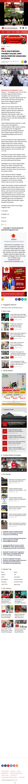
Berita (12, 319)
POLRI (2, 577)
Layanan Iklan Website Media (9, 777)
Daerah (3, 574)
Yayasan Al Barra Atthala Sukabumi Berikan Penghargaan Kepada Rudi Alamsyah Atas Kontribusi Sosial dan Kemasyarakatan (16, 436)
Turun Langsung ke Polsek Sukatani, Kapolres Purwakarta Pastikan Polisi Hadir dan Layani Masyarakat (18, 364)
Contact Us (14, 775)
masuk (9, 307)
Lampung (3, 582)
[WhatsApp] (25, 299)
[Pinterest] (8, 765)
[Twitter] (19, 299)
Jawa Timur (4, 584)
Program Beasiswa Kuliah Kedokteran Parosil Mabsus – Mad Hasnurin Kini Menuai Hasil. (16, 430)
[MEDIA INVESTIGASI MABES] (9, 28)
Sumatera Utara (18, 582)
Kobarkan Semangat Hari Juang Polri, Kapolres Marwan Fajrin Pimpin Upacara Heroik (18, 353)
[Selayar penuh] (25, 470)
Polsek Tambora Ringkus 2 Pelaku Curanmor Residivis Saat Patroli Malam (16, 448)
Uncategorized (5, 596)
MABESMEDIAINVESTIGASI (6, 61)
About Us (13, 771)
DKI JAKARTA (4, 579)
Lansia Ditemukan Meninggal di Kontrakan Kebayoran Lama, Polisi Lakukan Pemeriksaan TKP (18, 317)
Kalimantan (17, 584)
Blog (19, 771)
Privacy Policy (5, 771)
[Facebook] (16, 299)
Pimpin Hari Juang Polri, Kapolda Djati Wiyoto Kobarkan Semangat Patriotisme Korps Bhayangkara (16, 327)
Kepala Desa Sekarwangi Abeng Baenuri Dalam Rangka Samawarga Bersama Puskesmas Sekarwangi (16, 442)
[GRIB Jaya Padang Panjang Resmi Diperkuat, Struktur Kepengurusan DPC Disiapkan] (7, 594)
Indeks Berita (4, 773)
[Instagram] (14, 765)
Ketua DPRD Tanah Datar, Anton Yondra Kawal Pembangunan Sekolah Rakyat (17, 345)
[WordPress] (11, 765)
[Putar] (3, 470)
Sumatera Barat (18, 579)
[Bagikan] (25, 61)
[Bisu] (22, 470)
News (3, 48)
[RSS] (17, 765)
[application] (14, 464)
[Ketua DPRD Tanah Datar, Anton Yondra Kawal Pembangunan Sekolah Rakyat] (5, 345)
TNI (15, 574)
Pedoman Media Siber (16, 773)
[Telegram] (22, 299)
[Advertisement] (14, 695)
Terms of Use (4, 775)
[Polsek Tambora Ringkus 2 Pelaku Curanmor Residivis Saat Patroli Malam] (4, 516)
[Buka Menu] (23, 28)
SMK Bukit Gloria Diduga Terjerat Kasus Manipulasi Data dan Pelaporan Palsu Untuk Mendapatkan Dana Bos (17, 480)
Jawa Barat (17, 577)
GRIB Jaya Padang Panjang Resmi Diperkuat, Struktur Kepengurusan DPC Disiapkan (6, 601)
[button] (20, 28)
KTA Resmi (22, 777)
